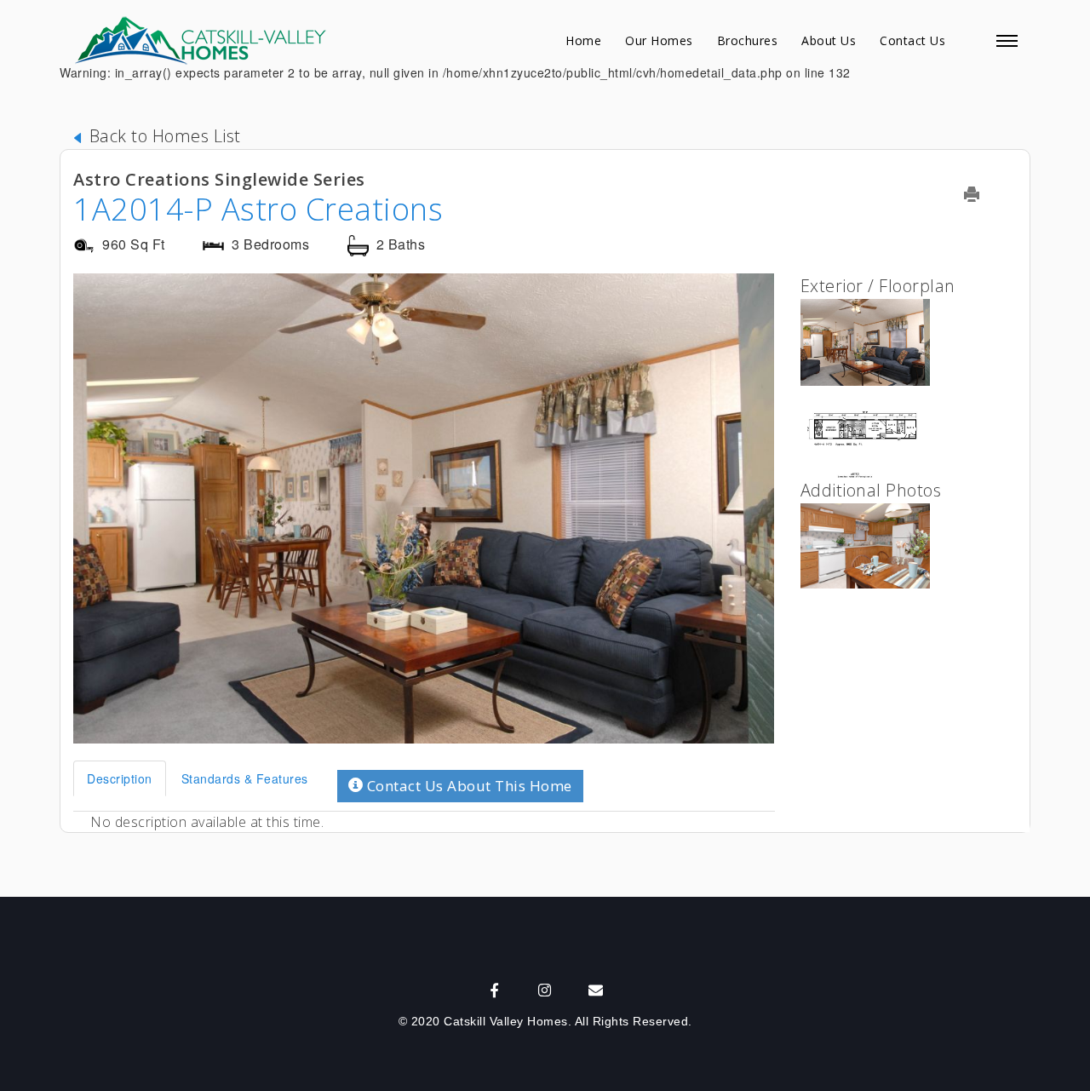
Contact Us (912, 40)
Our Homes (659, 40)
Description (119, 778)
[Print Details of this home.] (982, 194)
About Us (828, 40)
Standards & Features (244, 778)
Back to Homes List (162, 135)
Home (583, 40)
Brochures (747, 40)
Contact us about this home (467, 785)
